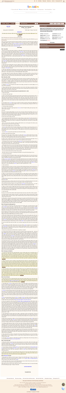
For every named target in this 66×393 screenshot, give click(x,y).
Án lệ (54, 9)
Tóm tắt (3, 23)
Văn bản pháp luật (9, 21)
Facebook (34, 391)
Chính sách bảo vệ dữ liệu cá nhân (29, 378)
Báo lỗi (63, 23)
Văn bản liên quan (24, 23)
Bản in (52, 23)
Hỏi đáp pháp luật (33, 9)
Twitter (38, 391)
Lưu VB (55, 23)
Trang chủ (3, 21)
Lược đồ (12, 23)
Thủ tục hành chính (15, 9)
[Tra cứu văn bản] (33, 6)
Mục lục (7, 23)
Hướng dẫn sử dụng (48, 378)
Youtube (29, 391)
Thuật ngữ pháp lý (40, 9)
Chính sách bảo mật (10, 378)
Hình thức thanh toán (39, 378)
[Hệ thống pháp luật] (8, 1)
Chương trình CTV (56, 378)
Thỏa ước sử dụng (18, 378)
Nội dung (17, 23)
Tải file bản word (44, 44)
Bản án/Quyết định (48, 9)
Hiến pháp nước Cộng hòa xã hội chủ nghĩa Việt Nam (13, 37)
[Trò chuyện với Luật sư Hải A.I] (63, 384)
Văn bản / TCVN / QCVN (24, 9)
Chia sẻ (59, 23)
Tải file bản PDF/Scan (45, 47)
